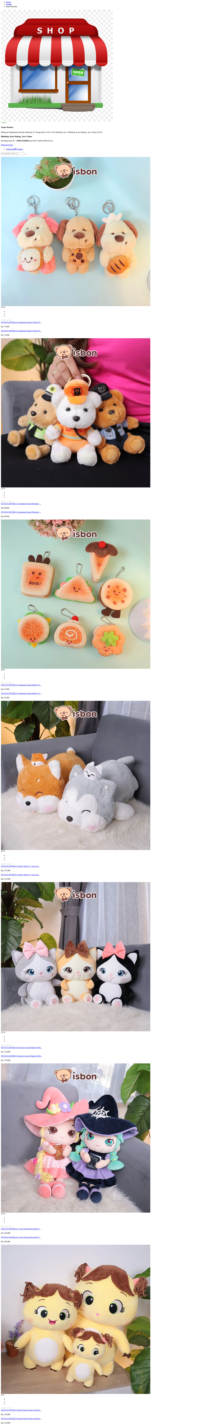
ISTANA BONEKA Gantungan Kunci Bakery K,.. (21, 685)
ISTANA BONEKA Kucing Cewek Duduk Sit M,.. (21, 1047)
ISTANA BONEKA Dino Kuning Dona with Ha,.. (21, 1410)
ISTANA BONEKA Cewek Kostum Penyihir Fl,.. (21, 1229)
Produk (9, 4)
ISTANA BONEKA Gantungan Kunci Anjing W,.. (21, 322)
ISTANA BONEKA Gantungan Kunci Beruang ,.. (21, 504)
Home (8, 2)
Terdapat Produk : (15, 149)
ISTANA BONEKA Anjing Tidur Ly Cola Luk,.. (20, 866)
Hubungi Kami (7, 145)
